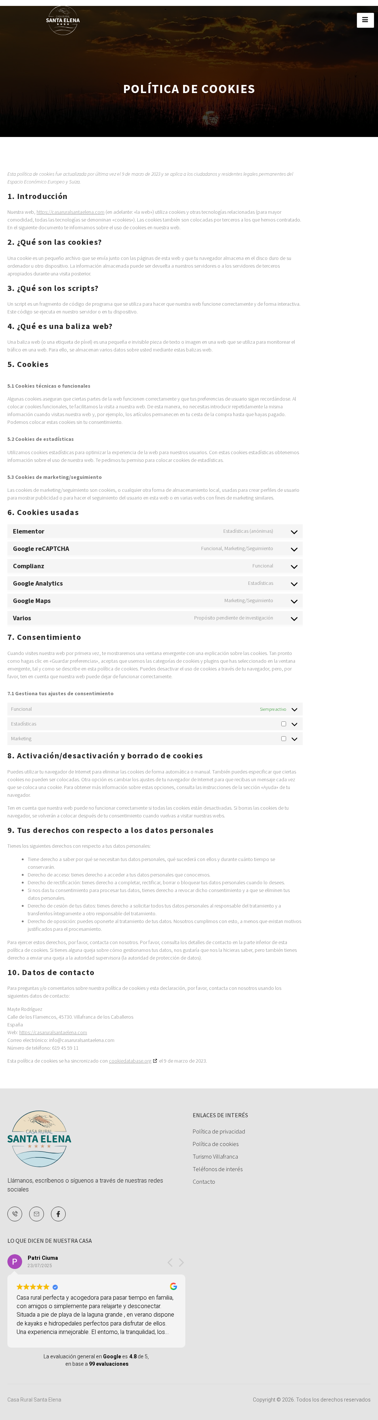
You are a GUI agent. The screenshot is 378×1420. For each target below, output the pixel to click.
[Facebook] (58, 1214)
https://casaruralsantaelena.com (70, 212)
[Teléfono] (14, 1214)
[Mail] (36, 1214)
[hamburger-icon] (365, 20)
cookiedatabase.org (130, 1060)
